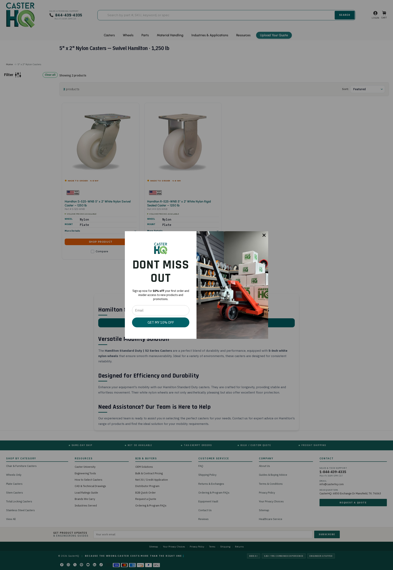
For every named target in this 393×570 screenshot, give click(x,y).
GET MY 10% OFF (161, 322)
